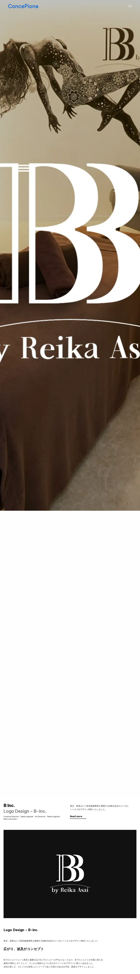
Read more (76, 816)
